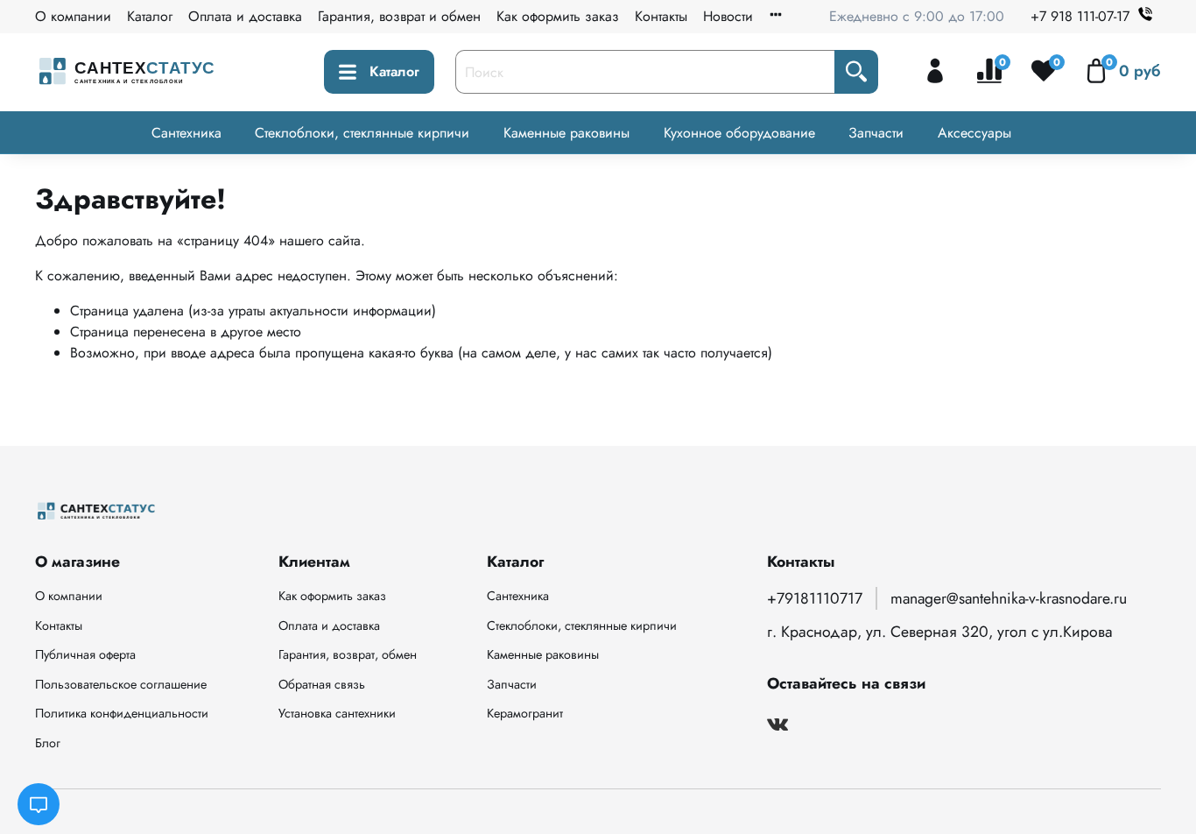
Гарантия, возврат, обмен (347, 654)
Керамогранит (525, 713)
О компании (73, 16)
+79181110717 (814, 598)
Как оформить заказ (557, 16)
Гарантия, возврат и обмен (399, 16)
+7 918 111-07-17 (1080, 16)
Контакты (661, 16)
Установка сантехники (337, 713)
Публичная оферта (85, 654)
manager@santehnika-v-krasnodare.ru (1008, 598)
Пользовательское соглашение (121, 684)
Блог (47, 743)
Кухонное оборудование (739, 133)
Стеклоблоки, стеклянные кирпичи (362, 133)
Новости (728, 16)
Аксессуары (974, 133)
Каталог (149, 16)
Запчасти (876, 133)
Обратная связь (321, 684)
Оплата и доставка (245, 16)
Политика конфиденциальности (121, 713)
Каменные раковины (566, 133)
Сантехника (186, 133)
